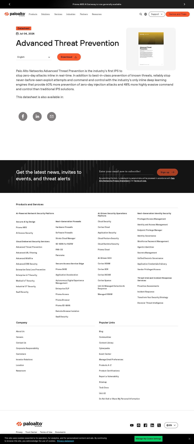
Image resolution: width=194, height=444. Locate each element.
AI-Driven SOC (105, 258)
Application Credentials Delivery (152, 264)
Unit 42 (102, 393)
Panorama (60, 255)
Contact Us (21, 343)
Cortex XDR (103, 269)
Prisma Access (62, 294)
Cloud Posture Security (108, 238)
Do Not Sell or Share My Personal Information (119, 399)
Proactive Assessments (148, 286)
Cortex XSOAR (104, 275)
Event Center (105, 354)
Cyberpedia (104, 348)
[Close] (189, 439)
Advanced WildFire (24, 258)
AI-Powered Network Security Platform (35, 213)
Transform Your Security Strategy (152, 297)
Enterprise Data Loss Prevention (31, 270)
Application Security (107, 233)
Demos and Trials (177, 14)
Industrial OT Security (26, 286)
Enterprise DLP (62, 289)
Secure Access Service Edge (70, 264)
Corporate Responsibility (27, 348)
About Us (20, 331)
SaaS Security (22, 292)
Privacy (19, 432)
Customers (21, 354)
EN (145, 14)
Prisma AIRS (21, 227)
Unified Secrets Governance (150, 258)
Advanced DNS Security (26, 264)
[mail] (51, 116)
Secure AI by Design (25, 222)
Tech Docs (104, 388)
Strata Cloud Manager (65, 238)
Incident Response (145, 292)
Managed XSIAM (105, 294)
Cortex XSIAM (104, 264)
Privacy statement (65, 441)
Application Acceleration (67, 275)
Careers (19, 337)
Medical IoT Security (25, 281)
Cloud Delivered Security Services (33, 241)
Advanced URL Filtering (26, 253)
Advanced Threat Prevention (29, 247)
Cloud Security (104, 221)
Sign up (165, 172)
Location (20, 365)
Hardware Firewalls (64, 227)
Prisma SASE (61, 269)
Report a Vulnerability (109, 376)
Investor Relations (24, 359)
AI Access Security (24, 233)
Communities (105, 337)
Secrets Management (147, 253)
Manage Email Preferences (111, 359)
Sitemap (103, 382)
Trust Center (31, 432)
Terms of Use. (140, 181)
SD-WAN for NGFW (64, 244)
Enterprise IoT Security (26, 275)
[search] (141, 14)
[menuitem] (15, 14)
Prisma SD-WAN (63, 305)
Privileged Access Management (151, 219)
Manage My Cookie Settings (148, 438)
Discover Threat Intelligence (150, 303)
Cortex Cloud (104, 227)
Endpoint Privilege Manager (149, 230)
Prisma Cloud (104, 250)
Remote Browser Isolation (67, 311)
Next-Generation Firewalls (68, 221)
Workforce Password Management (153, 241)
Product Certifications (109, 371)
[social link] (131, 425)
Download (66, 57)
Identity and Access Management (152, 225)
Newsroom (21, 371)
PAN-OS (59, 250)
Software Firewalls (64, 233)
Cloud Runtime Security (108, 244)
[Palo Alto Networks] (15, 14)
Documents (60, 432)
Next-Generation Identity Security (154, 213)
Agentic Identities (145, 247)
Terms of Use (46, 432)
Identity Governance (146, 236)
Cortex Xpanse (104, 280)
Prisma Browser (63, 300)
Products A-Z (105, 365)
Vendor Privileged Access (149, 269)
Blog (101, 331)
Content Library (106, 343)
